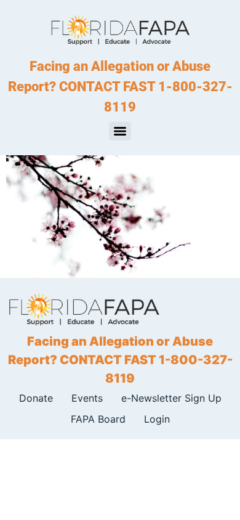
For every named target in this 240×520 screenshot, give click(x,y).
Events (87, 398)
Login (157, 419)
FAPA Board (98, 419)
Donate (36, 398)
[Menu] (120, 131)
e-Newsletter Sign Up (171, 398)
